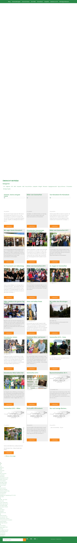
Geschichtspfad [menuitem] (3, 492)
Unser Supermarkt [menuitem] (3, 502)
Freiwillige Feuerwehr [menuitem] (4, 530)
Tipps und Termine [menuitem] (3, 479)
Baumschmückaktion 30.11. (59, 373)
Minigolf (40, 186)
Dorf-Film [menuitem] (2, 501)
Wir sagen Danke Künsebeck (13, 230)
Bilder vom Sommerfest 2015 (36, 266)
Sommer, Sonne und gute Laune (12, 195)
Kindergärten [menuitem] (2, 534)
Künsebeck (40, 1)
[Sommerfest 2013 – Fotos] (60, 354)
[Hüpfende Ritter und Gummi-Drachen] (37, 352)
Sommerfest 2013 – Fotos (58, 337)
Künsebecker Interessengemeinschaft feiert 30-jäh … (35, 231)
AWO (15, 186)
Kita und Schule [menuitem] (3, 473)
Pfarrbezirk (45, 186)
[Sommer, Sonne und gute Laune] (14, 197)
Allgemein (8, 186)
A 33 (4, 186)
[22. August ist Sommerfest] (60, 281)
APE (12, 186)
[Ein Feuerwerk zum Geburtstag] (14, 281)
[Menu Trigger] (0, 462)
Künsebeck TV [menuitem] (3, 493)
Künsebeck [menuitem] (2, 509)
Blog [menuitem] (1, 464)
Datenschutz (58, 539)
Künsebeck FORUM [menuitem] (4, 506)
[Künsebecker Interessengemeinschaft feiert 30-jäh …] (37, 246)
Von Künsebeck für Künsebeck (59, 195)
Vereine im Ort (54, 1)
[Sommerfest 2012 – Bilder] (14, 424)
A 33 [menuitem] (1, 466)
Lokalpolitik (35, 186)
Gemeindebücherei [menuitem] (4, 531)
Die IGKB (33, 1)
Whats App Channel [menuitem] (4, 504)
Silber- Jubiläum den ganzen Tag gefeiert (14, 302)
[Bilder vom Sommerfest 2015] (37, 281)
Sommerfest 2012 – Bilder (12, 408)
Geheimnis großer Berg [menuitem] (4, 491)
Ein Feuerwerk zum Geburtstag (14, 266)
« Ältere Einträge (10, 456)
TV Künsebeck (69, 186)
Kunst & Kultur (25, 1)
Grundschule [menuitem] (2, 533)
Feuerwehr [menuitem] (2, 470)
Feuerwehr (19, 186)
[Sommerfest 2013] (37, 388)
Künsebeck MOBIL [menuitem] (3, 505)
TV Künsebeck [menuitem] (3, 480)
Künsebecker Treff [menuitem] (3, 517)
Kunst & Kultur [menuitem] (3, 486)
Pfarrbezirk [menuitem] (2, 476)
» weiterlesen (9, 226)
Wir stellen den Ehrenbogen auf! (58, 302)
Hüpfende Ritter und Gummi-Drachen (36, 337)
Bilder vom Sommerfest (34, 195)
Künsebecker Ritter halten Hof (13, 373)
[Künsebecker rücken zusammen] (14, 352)
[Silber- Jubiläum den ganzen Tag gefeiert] (14, 317)
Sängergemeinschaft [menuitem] (4, 477)
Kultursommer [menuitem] (3, 488)
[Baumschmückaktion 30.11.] (60, 388)
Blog (9, 1)
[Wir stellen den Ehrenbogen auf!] (60, 317)
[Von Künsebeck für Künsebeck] (60, 197)
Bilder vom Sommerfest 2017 (59, 230)
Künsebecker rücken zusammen (10, 337)
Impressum (53, 539)
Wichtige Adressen (64, 1)
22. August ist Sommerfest (58, 266)
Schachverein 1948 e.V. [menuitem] (4, 518)
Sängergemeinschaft (52, 186)
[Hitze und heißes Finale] (32, 319)
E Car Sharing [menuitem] (2, 525)
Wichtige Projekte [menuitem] (3, 482)
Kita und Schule (28, 186)
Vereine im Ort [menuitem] (3, 513)
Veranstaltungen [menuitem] (3, 483)
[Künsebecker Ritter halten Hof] (14, 388)
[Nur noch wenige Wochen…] (60, 424)
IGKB (23, 186)
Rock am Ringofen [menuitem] (3, 489)
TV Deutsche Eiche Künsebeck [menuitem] (6, 519)
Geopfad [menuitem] (2, 511)
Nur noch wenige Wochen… (58, 408)
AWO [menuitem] (1, 469)
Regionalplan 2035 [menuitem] (4, 527)
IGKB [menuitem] (1, 472)
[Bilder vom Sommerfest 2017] (60, 246)
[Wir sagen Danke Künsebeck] (14, 246)
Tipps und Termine (61, 186)
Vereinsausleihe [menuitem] (3, 521)
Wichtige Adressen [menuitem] (3, 523)
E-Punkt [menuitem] (1, 528)
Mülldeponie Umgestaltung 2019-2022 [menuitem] (8, 495)
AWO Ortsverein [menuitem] (3, 515)
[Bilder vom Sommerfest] (37, 197)
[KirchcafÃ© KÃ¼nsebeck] (37, 424)
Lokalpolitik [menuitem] (2, 475)
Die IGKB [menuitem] (2, 497)
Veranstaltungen (16, 1)
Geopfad (46, 1)
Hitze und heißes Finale (34, 301)
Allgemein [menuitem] (2, 467)
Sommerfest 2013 (32, 373)
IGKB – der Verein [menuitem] (3, 499)
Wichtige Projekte (6, 188)
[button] (38, 58)
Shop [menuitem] (1, 508)
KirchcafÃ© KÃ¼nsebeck (35, 408)
